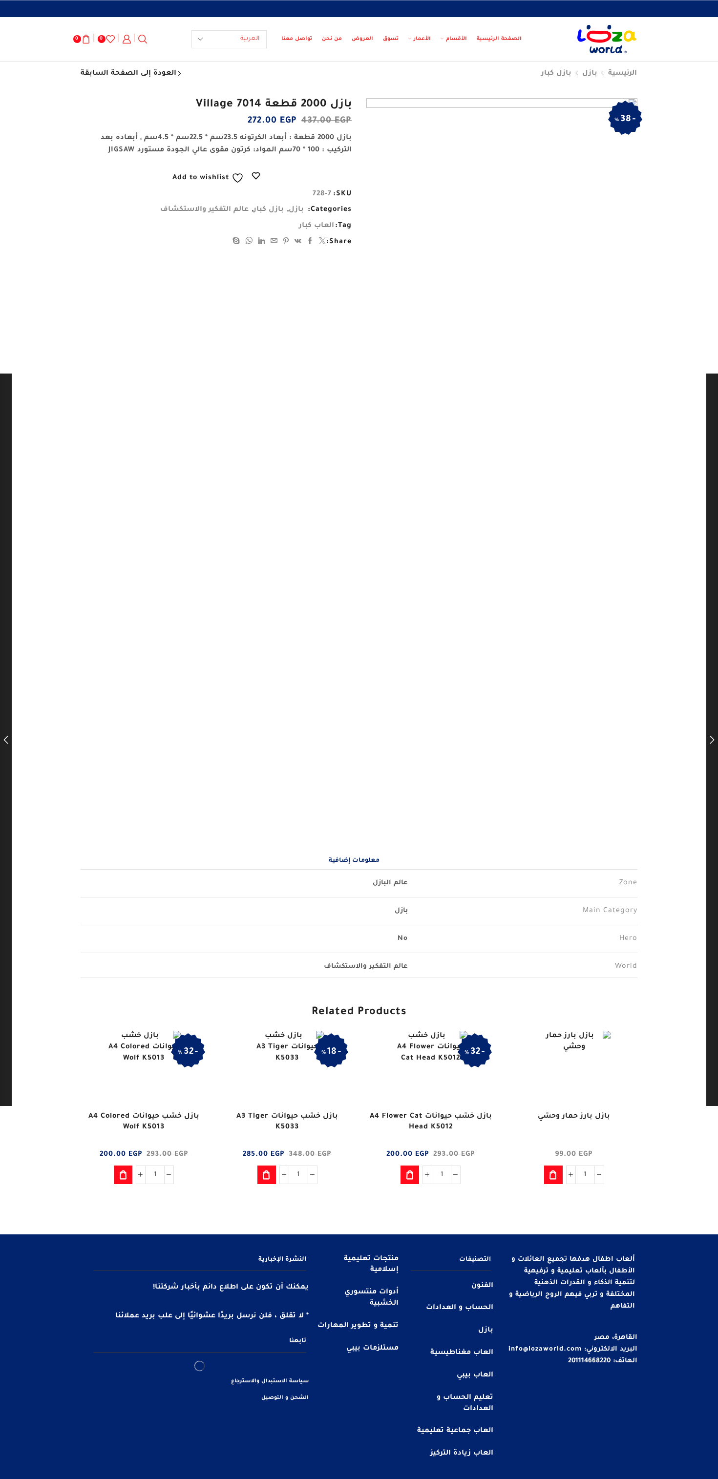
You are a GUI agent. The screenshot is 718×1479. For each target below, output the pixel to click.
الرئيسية (622, 74)
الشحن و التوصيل (285, 1398)
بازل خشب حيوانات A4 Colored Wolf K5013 (143, 1122)
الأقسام (456, 39)
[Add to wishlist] (621, 1051)
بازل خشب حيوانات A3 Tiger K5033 (287, 1122)
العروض (362, 39)
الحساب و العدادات (459, 1308)
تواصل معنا (296, 39)
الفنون (482, 1286)
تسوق (391, 39)
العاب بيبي (475, 1375)
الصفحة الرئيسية (499, 39)
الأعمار (422, 39)
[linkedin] (261, 242)
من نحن (332, 39)
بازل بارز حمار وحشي (574, 1117)
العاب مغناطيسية (461, 1353)
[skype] (237, 242)
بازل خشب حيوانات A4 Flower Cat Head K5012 (431, 1122)
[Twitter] (321, 242)
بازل (589, 74)
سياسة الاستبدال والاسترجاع (270, 1381)
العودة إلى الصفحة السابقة (128, 74)
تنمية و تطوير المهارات (358, 1326)
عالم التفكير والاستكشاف (204, 210)
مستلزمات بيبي (372, 1349)
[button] (553, 1175)
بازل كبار (556, 74)
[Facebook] (310, 242)
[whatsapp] (249, 242)
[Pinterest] (286, 242)
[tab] (354, 861)
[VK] (298, 242)
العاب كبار (316, 226)
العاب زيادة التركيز (461, 1454)
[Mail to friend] (274, 242)
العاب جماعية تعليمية (455, 1431)
